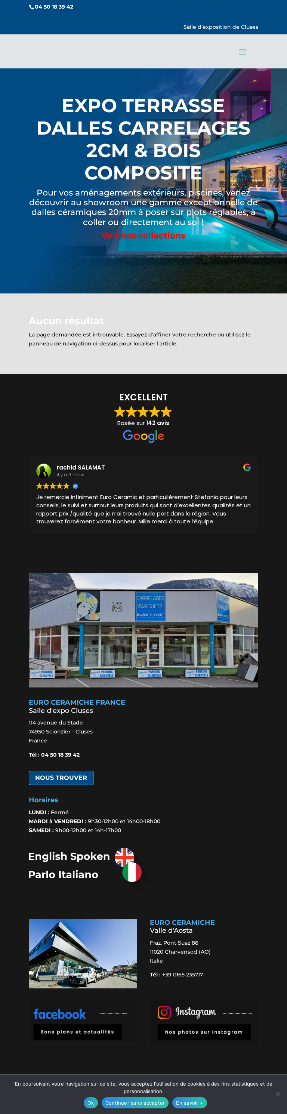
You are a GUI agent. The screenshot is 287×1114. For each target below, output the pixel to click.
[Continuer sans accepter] (277, 1094)
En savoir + (189, 1103)
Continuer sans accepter (135, 1103)
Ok (90, 1103)
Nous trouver (61, 777)
